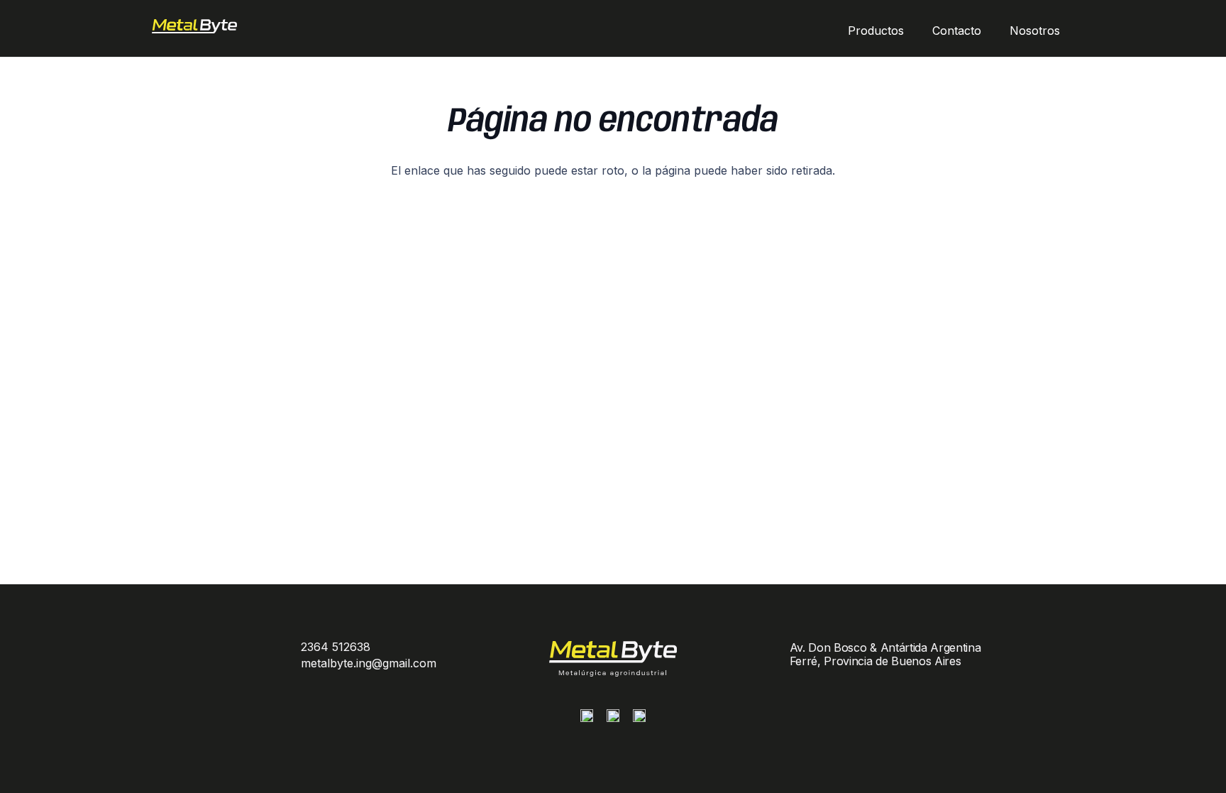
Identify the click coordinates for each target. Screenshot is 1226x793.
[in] (639, 719)
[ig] (586, 719)
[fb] (613, 719)
